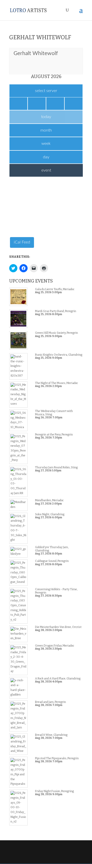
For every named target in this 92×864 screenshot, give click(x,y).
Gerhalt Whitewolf (36, 53)
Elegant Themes (45, 853)
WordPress (46, 857)
